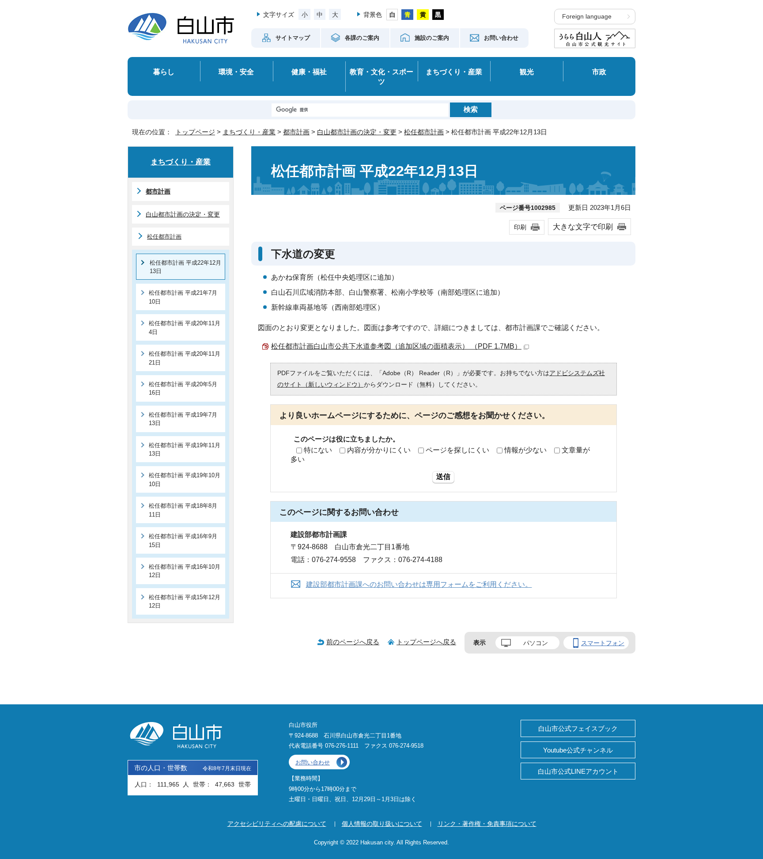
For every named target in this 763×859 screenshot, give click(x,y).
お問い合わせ (312, 762)
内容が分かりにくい (379, 450)
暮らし (163, 72)
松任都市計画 (424, 132)
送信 (443, 476)
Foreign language (587, 16)
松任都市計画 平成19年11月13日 (184, 449)
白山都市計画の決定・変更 (357, 132)
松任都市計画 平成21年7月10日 (183, 296)
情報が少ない (525, 450)
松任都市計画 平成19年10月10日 (184, 479)
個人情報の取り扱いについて (382, 823)
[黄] (423, 14)
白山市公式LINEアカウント (578, 771)
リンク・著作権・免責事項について (487, 823)
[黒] (438, 14)
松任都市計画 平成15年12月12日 (184, 601)
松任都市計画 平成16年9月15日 (183, 540)
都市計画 (296, 132)
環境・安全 (236, 72)
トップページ (195, 132)
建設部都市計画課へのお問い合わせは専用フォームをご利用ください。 (419, 584)
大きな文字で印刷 (583, 226)
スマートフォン (602, 642)
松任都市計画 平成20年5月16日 (183, 388)
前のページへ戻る (352, 642)
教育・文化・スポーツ (381, 77)
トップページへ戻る (426, 642)
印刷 (520, 227)
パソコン (535, 642)
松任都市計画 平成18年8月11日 (183, 509)
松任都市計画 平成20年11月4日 (184, 327)
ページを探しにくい (457, 450)
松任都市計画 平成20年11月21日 (184, 357)
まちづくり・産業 (454, 72)
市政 (599, 72)
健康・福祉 (309, 72)
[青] (407, 14)
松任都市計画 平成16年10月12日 (184, 570)
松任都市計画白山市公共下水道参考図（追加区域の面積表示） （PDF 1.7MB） (396, 346)
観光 (527, 72)
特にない (318, 450)
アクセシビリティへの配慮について (276, 823)
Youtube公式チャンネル (578, 750)
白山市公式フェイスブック (578, 728)
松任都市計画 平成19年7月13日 (183, 418)
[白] (392, 14)
